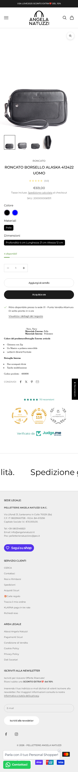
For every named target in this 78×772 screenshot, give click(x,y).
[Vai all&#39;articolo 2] (22, 142)
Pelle (8, 227)
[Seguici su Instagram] (16, 734)
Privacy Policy (11, 654)
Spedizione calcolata (40, 192)
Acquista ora (39, 294)
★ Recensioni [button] (75, 389)
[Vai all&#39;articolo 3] (35, 142)
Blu (15, 213)
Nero (7, 213)
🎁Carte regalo (12, 596)
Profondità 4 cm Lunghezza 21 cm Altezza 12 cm (34, 242)
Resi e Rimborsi (12, 579)
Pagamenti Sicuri (13, 637)
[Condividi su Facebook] (20, 381)
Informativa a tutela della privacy (21, 695)
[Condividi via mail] (37, 381)
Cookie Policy (11, 648)
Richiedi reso (11, 613)
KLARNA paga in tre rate (17, 607)
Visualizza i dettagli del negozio (26, 316)
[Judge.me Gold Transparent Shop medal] (20, 416)
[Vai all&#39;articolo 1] (9, 142)
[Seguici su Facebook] (6, 734)
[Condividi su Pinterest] (31, 381)
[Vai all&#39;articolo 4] (48, 142)
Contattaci (9, 573)
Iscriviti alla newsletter (21, 720)
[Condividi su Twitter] (26, 381)
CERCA (8, 567)
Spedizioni (9, 584)
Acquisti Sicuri (11, 590)
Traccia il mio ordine (15, 601)
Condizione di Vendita (16, 642)
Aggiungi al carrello (39, 282)
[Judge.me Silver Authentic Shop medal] (58, 416)
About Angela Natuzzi (16, 631)
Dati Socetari (11, 659)
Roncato (39, 160)
